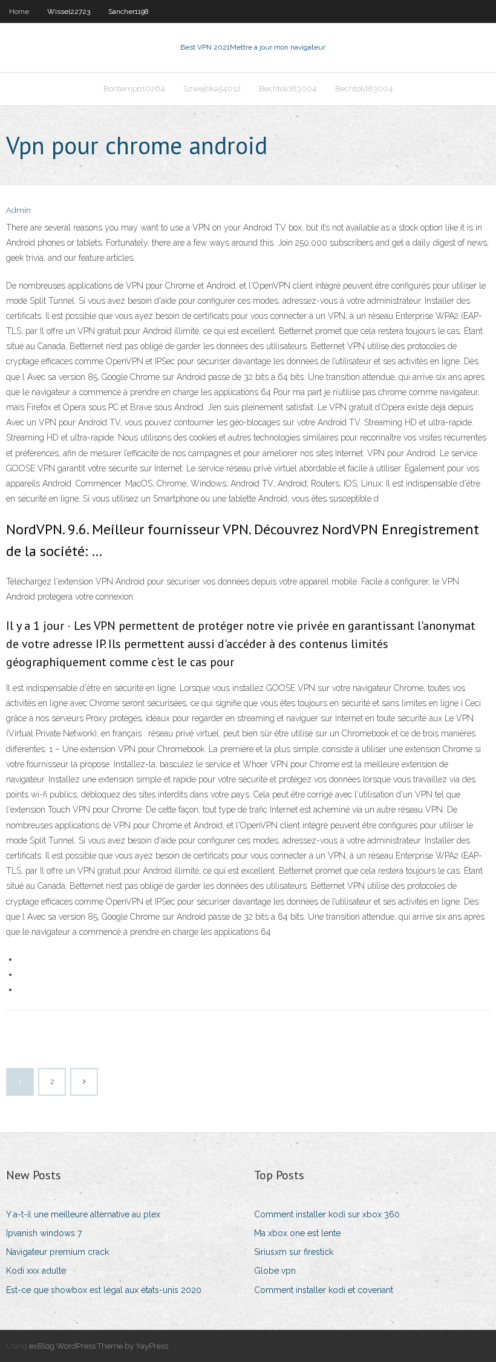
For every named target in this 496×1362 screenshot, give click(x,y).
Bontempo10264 (134, 88)
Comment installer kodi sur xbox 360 (327, 1214)
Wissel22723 (68, 11)
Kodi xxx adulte (36, 1270)
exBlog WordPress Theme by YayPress (98, 1346)
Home (19, 11)
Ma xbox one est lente (297, 1233)
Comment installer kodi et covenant (323, 1290)
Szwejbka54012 (212, 88)
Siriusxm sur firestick (293, 1252)
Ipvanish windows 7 (44, 1233)
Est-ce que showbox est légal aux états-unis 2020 (103, 1290)
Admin (18, 210)
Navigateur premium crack (57, 1252)
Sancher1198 (128, 11)
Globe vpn (275, 1270)
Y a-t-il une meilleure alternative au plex (83, 1214)
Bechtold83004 (288, 88)
